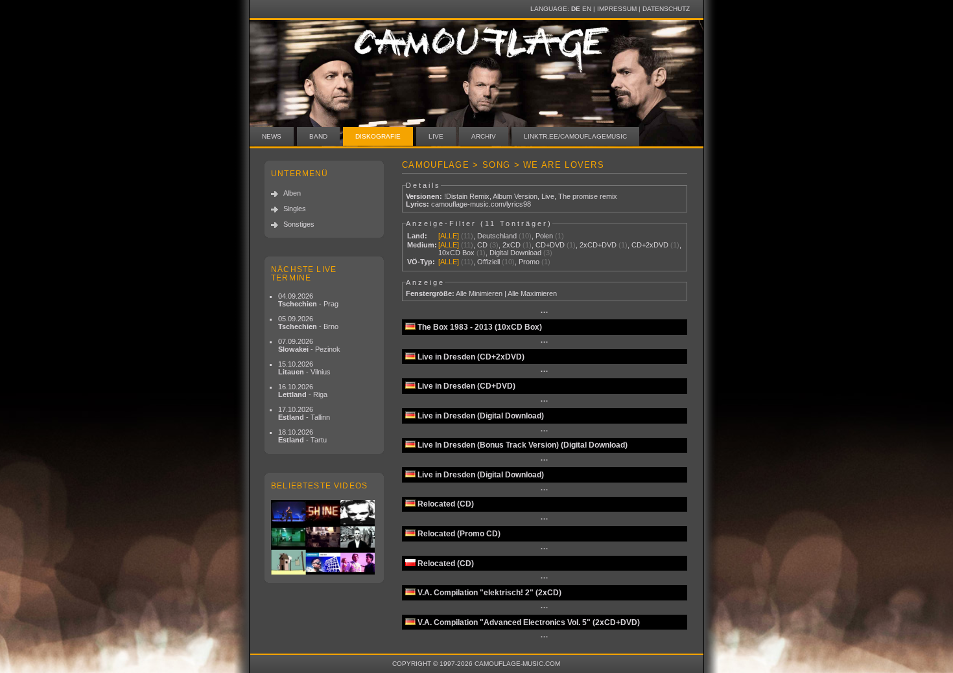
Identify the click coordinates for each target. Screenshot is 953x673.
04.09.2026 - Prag (308, 300)
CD (482, 245)
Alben (292, 193)
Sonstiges (298, 224)
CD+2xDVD (649, 245)
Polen (544, 236)
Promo (529, 262)
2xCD (511, 245)
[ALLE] (448, 236)
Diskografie (378, 136)
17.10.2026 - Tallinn (304, 413)
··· (544, 312)
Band (318, 136)
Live (436, 136)
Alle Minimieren (479, 293)
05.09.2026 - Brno (308, 322)
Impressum (617, 8)
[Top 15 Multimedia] (324, 537)
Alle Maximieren (532, 293)
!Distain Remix (466, 196)
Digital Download (515, 253)
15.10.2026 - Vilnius (304, 368)
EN (586, 8)
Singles (294, 208)
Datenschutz (666, 8)
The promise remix (587, 196)
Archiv (483, 136)
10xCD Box (456, 253)
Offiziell (488, 262)
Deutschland (497, 236)
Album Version (515, 196)
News (271, 136)
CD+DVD (550, 245)
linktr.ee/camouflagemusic (575, 136)
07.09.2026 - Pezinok (309, 345)
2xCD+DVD (598, 245)
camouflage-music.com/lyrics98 (481, 204)
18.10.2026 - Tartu (302, 436)
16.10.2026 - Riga (302, 390)
